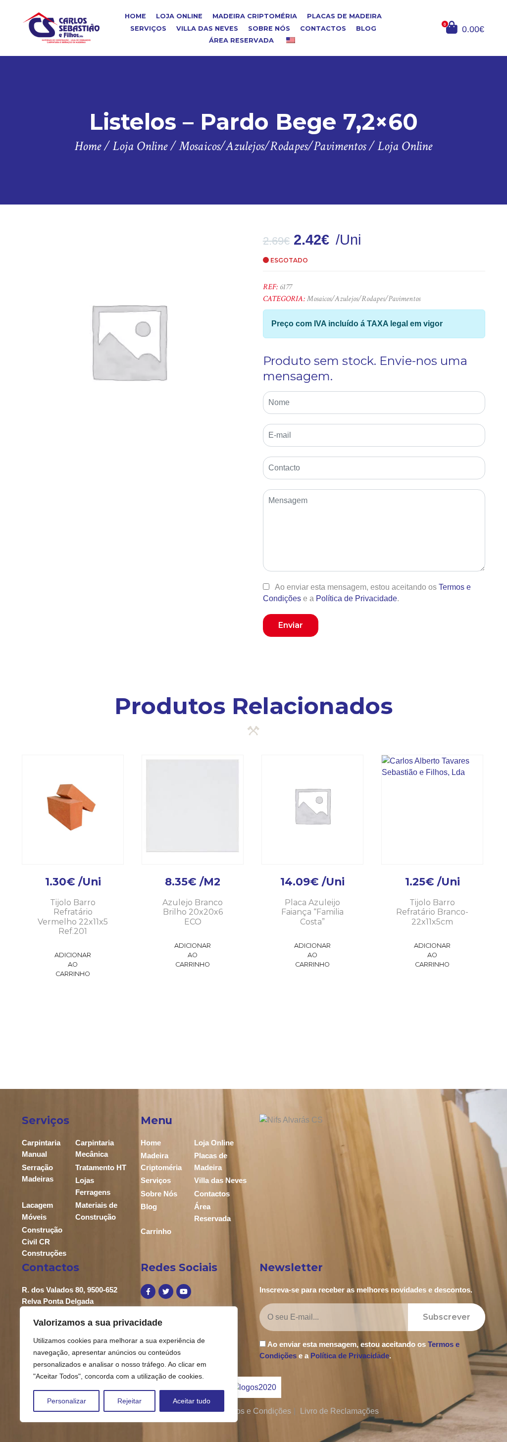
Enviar (290, 625)
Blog (366, 28)
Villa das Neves (207, 28)
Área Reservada (241, 40)
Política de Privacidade (356, 598)
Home (135, 16)
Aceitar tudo (191, 1401)
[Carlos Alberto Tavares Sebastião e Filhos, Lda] (61, 27)
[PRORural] (265, 1387)
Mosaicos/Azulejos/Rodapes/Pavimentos (363, 299)
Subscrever (446, 1317)
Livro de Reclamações (339, 1411)
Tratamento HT (100, 1167)
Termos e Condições (255, 1411)
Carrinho (156, 1231)
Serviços (148, 28)
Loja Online (179, 16)
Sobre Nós (269, 28)
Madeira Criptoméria (254, 16)
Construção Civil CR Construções (44, 1241)
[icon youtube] (183, 1291)
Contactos (323, 28)
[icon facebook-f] (148, 1291)
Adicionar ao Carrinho (72, 964)
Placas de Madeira (344, 16)
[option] (128, 341)
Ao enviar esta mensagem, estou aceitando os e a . (367, 593)
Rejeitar (129, 1401)
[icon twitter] (165, 1291)
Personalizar (66, 1401)
